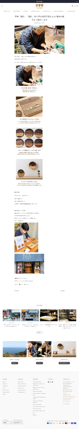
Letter (25, 11)
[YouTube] (52, 382)
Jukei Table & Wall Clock (39, 410)
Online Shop (71, 11)
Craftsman (5, 385)
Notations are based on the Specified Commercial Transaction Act (69, 398)
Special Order (58, 11)
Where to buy (35, 11)
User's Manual (66, 403)
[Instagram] (50, 382)
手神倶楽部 (50, 379)
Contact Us (46, 11)
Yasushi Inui (21, 388)
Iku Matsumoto (21, 392)
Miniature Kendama (37, 391)
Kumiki (34, 414)
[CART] (77, 6)
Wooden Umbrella (37, 404)
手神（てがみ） (54, 420)
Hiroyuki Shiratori (22, 383)
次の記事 (62, 290)
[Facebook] (48, 382)
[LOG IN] (74, 6)
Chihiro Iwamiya (22, 390)
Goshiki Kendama (37, 381)
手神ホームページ (19, 280)
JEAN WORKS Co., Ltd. (68, 381)
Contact (65, 393)
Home (4, 381)
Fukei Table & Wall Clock (39, 406)
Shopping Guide (67, 394)
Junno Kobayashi (22, 385)
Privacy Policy (66, 401)
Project (4, 394)
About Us (7, 11)
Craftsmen (16, 11)
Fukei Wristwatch (37, 408)
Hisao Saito (20, 381)
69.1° (34, 412)
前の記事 (17, 290)
